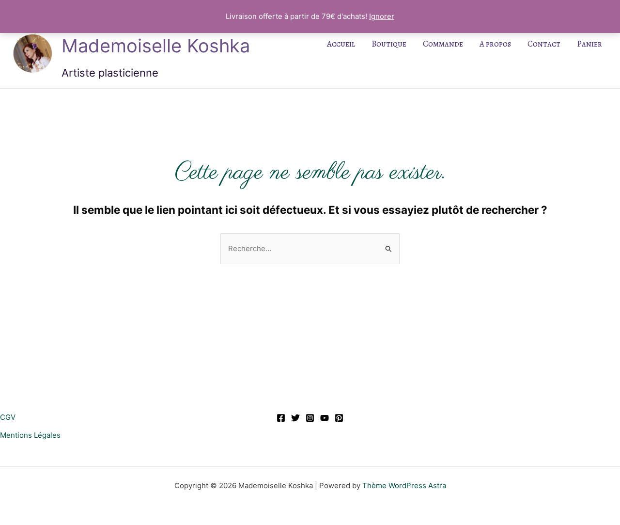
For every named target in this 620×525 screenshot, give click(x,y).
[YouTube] (324, 418)
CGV (8, 417)
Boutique (389, 43)
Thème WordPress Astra (404, 485)
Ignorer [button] (381, 16)
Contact (543, 43)
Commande (443, 43)
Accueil (341, 43)
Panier (589, 43)
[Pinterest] (339, 418)
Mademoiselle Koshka (156, 45)
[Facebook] (281, 418)
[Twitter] (295, 418)
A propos (495, 43)
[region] (125, 455)
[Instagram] (310, 418)
